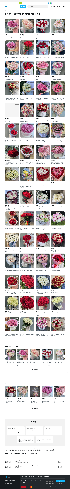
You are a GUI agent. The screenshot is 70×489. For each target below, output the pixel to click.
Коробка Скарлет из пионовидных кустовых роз (41, 163)
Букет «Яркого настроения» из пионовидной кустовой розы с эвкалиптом (57, 99)
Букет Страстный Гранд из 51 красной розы (26, 207)
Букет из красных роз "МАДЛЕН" (12, 228)
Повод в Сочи (14, 10)
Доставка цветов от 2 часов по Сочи (27, 0)
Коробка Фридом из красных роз (43, 250)
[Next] (41, 340)
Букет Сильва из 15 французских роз (27, 36)
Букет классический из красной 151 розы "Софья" (27, 229)
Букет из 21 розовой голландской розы (9, 78)
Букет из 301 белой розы (10, 312)
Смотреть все (35, 369)
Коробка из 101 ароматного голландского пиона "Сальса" (42, 141)
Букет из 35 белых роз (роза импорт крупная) (42, 293)
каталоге (31, 429)
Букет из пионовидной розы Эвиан (41, 78)
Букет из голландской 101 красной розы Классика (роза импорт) (42, 314)
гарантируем (10, 430)
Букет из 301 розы (54, 292)
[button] (57, 3)
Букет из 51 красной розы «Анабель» (10, 121)
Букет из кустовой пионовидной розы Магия (42, 99)
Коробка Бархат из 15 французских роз (55, 121)
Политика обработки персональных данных (57, 486)
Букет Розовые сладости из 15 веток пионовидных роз (11, 36)
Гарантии (37, 480)
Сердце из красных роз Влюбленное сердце (40, 184)
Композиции (33, 476)
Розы (22, 476)
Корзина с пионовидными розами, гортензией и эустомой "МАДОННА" (42, 229)
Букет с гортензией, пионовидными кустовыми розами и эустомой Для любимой (26, 185)
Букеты (29, 476)
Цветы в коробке (40, 476)
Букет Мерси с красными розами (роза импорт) (56, 271)
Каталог (10, 10)
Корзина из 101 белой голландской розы (9, 184)
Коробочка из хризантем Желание (10, 251)
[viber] (52, 3)
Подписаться (59, 481)
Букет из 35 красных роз (25, 292)
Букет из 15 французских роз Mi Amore (12, 141)
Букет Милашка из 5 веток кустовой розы (56, 36)
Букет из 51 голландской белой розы (27, 335)
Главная (6, 10)
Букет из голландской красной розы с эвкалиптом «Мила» (26, 163)
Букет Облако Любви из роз (26, 270)
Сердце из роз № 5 (55, 183)
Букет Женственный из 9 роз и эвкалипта (57, 58)
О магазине (27, 480)
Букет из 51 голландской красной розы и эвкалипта (10, 293)
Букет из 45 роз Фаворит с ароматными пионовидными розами (42, 37)
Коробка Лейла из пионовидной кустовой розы (27, 141)
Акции (22, 480)
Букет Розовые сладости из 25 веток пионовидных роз (11, 335)
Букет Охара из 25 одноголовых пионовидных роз (12, 271)
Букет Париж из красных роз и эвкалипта (26, 78)
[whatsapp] (50, 3)
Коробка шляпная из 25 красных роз (27, 251)
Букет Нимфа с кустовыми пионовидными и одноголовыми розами (42, 272)
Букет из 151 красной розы (26, 312)
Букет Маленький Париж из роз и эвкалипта (42, 58)
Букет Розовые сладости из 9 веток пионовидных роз (11, 58)
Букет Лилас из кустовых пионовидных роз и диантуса (57, 78)
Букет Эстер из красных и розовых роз (56, 251)
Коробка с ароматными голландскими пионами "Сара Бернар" (57, 142)
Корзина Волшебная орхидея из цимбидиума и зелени (42, 207)
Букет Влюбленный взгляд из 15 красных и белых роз (12, 99)
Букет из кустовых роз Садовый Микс (10, 363)
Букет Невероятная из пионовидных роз (25, 121)
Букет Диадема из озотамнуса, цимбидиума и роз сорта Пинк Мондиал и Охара (11, 208)
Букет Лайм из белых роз (56, 312)
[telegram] (49, 3)
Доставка (42, 480)
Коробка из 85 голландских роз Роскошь (42, 121)
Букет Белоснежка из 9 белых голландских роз (26, 99)
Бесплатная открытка (43, 0)
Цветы (25, 476)
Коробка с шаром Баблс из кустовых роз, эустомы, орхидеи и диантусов (35, 402)
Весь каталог (46, 476)
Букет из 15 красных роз (25, 57)
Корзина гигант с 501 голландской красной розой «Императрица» (11, 163)
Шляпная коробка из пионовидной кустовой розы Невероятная (42, 335)
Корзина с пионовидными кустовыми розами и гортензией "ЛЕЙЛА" (57, 229)
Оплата (32, 480)
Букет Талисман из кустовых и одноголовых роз (57, 335)
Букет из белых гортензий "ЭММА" (56, 207)
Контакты (23, 482)
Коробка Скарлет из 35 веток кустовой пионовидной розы (57, 163)
